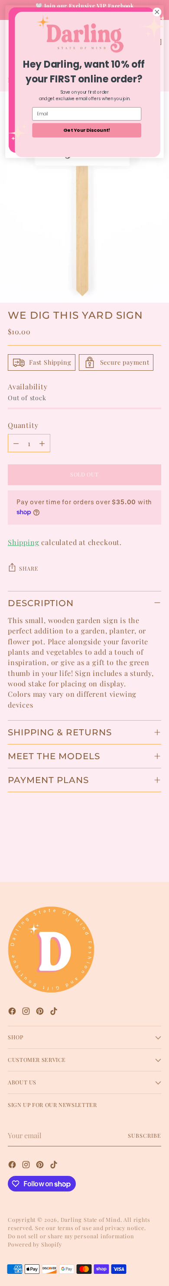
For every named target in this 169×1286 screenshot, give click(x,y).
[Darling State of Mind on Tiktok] (54, 1012)
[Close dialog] (157, 11)
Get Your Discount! (86, 130)
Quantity (23, 425)
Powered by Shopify (35, 1244)
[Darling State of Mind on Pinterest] (41, 1012)
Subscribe (144, 1135)
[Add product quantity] (42, 443)
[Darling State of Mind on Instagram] (27, 1012)
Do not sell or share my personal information (71, 1236)
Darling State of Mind (90, 1219)
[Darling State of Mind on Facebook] (13, 1012)
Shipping (23, 542)
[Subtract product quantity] (16, 443)
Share (28, 568)
